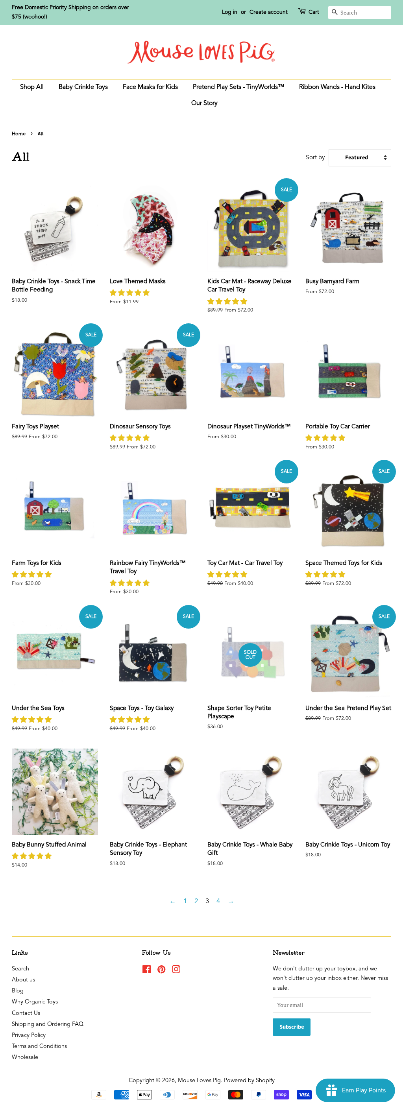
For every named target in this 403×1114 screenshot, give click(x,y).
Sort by (315, 158)
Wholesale (25, 1058)
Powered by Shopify (249, 1081)
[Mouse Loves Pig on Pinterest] (161, 971)
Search (20, 969)
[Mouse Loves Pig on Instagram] (176, 971)
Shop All (32, 87)
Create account (269, 12)
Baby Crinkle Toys (83, 87)
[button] (131, 293)
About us (23, 980)
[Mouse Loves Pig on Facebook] (146, 971)
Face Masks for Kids (150, 87)
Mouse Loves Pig (199, 1081)
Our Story (204, 103)
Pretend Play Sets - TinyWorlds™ (238, 87)
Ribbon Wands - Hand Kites (337, 87)
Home (19, 133)
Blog (18, 991)
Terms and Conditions (39, 1046)
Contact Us (26, 1013)
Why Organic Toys (35, 1002)
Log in (229, 12)
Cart (314, 12)
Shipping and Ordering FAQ (47, 1024)
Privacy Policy (29, 1035)
